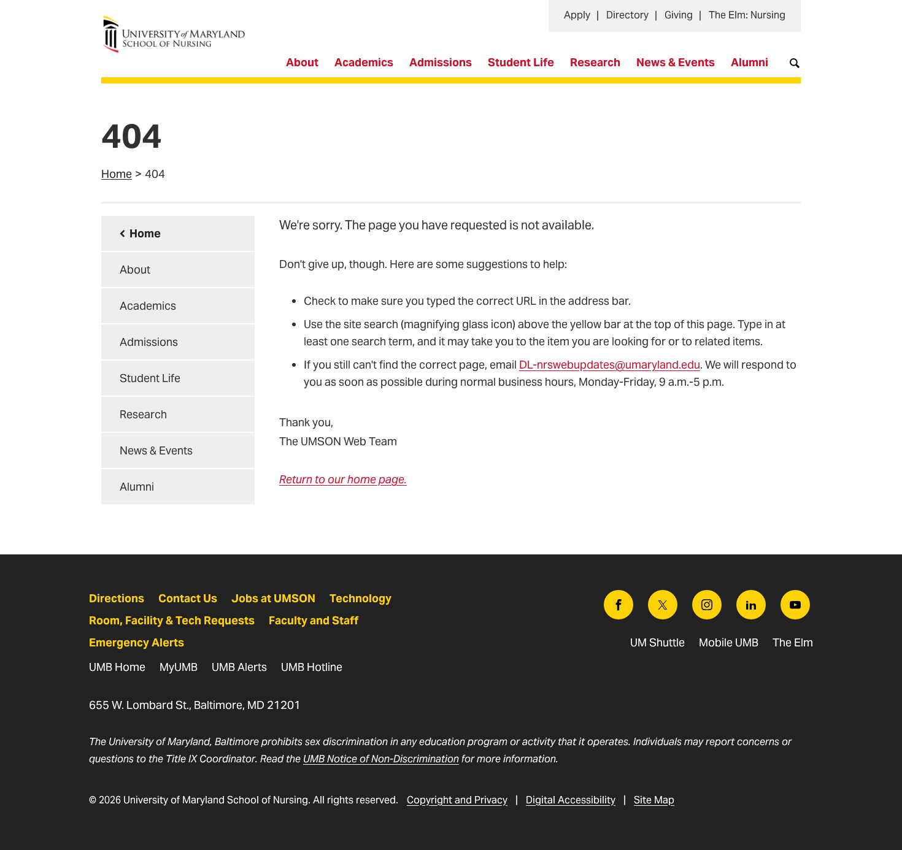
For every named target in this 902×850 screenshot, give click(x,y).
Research (595, 62)
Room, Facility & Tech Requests (172, 620)
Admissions (440, 62)
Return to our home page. (343, 479)
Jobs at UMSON (273, 598)
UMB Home (117, 667)
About (302, 62)
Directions (116, 598)
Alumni (749, 62)
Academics (363, 62)
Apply (577, 15)
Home (116, 174)
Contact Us (187, 598)
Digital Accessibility (570, 800)
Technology (360, 598)
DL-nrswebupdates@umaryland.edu (609, 365)
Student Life (521, 62)
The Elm (793, 642)
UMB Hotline (311, 667)
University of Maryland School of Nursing (178, 22)
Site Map (654, 800)
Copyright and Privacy (457, 800)
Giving (679, 15)
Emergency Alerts (136, 642)
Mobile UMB (728, 642)
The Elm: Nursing (747, 15)
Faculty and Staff (313, 620)
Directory (627, 15)
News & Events (675, 62)
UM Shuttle (657, 642)
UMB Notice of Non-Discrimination (381, 758)
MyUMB (179, 667)
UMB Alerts (239, 667)
